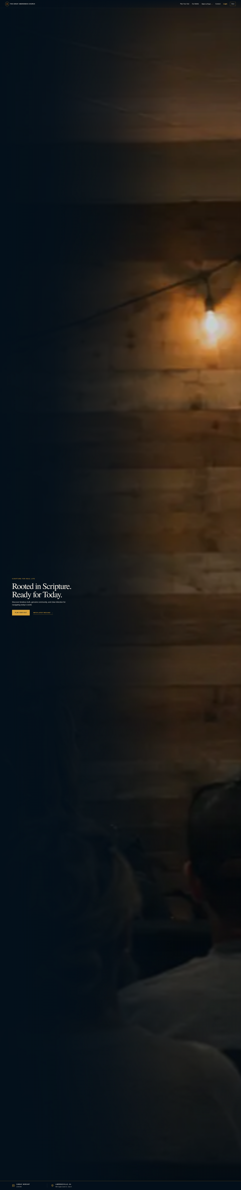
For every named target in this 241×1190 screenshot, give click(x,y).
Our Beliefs (195, 4)
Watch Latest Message (43, 612)
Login (225, 4)
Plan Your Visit (184, 4)
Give (232, 4)
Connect (218, 4)
